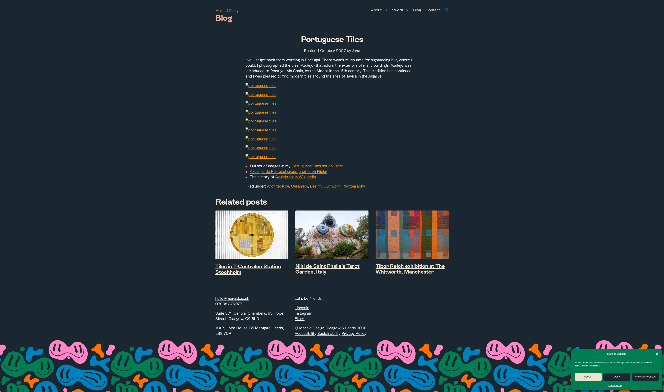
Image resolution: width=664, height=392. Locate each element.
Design (316, 186)
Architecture (278, 186)
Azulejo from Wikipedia (295, 177)
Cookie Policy (615, 385)
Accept (588, 376)
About (376, 10)
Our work (394, 10)
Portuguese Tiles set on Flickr (318, 166)
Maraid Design (228, 10)
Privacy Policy (354, 333)
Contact (433, 10)
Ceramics (299, 186)
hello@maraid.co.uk (232, 298)
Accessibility (305, 333)
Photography (353, 186)
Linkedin (302, 307)
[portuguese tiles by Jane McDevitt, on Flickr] (332, 85)
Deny (617, 376)
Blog (417, 10)
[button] (657, 353)
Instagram (303, 313)
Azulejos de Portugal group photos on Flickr (288, 171)
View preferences (645, 376)
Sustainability (328, 333)
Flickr (300, 318)
